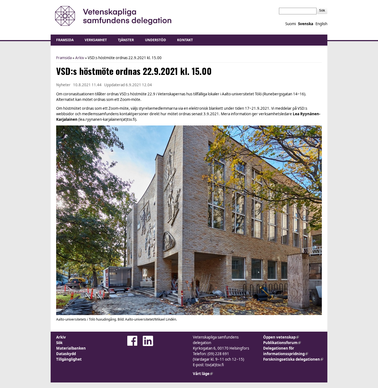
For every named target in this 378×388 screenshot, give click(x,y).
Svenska (305, 23)
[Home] (112, 16)
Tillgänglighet (69, 359)
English (321, 23)
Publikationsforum (282, 342)
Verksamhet (96, 40)
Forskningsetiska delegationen (293, 359)
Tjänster (126, 40)
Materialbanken (71, 348)
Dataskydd (66, 353)
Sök (59, 342)
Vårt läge (203, 373)
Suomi (290, 23)
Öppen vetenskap (281, 337)
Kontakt (185, 40)
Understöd (155, 40)
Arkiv (79, 57)
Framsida (65, 40)
